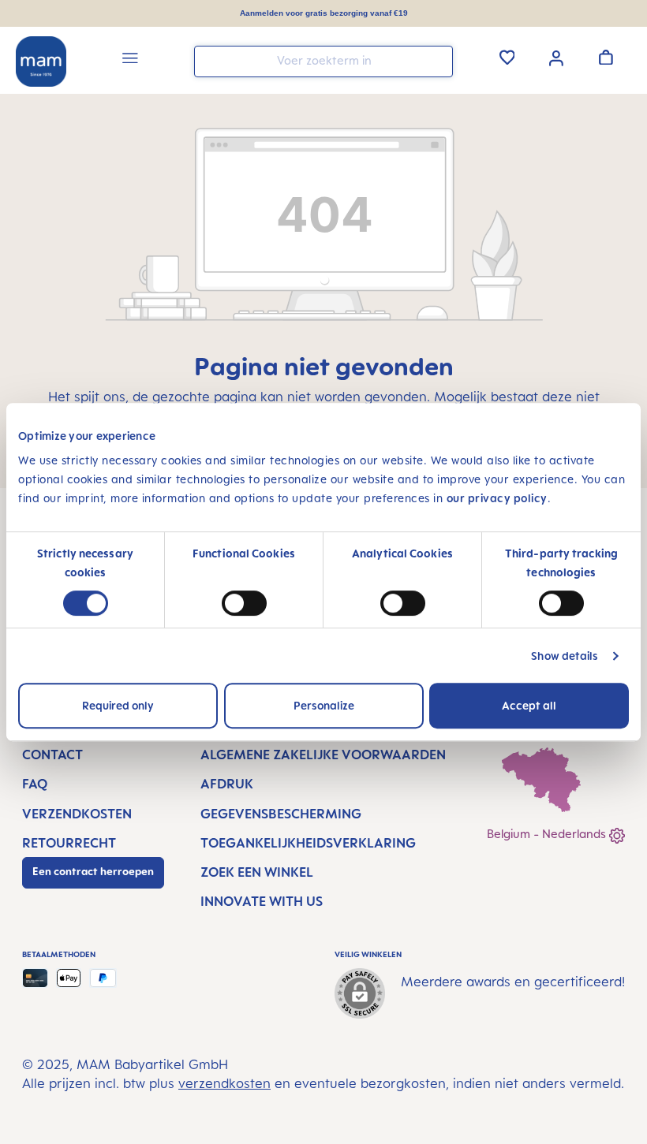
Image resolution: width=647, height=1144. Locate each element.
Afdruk (226, 784)
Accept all (529, 705)
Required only (118, 705)
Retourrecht (69, 843)
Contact (52, 754)
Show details (564, 655)
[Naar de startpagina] (41, 61)
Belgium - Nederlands (548, 833)
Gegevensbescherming (280, 814)
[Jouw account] (556, 57)
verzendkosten (224, 1083)
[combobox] (323, 61)
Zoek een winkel (256, 872)
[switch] (244, 603)
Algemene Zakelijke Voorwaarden (323, 754)
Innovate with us (261, 901)
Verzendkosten (77, 814)
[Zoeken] (437, 60)
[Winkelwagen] (606, 57)
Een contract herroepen (93, 871)
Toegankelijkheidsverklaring (308, 843)
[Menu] (130, 60)
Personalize (324, 705)
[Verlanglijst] (507, 57)
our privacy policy (497, 498)
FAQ (34, 784)
